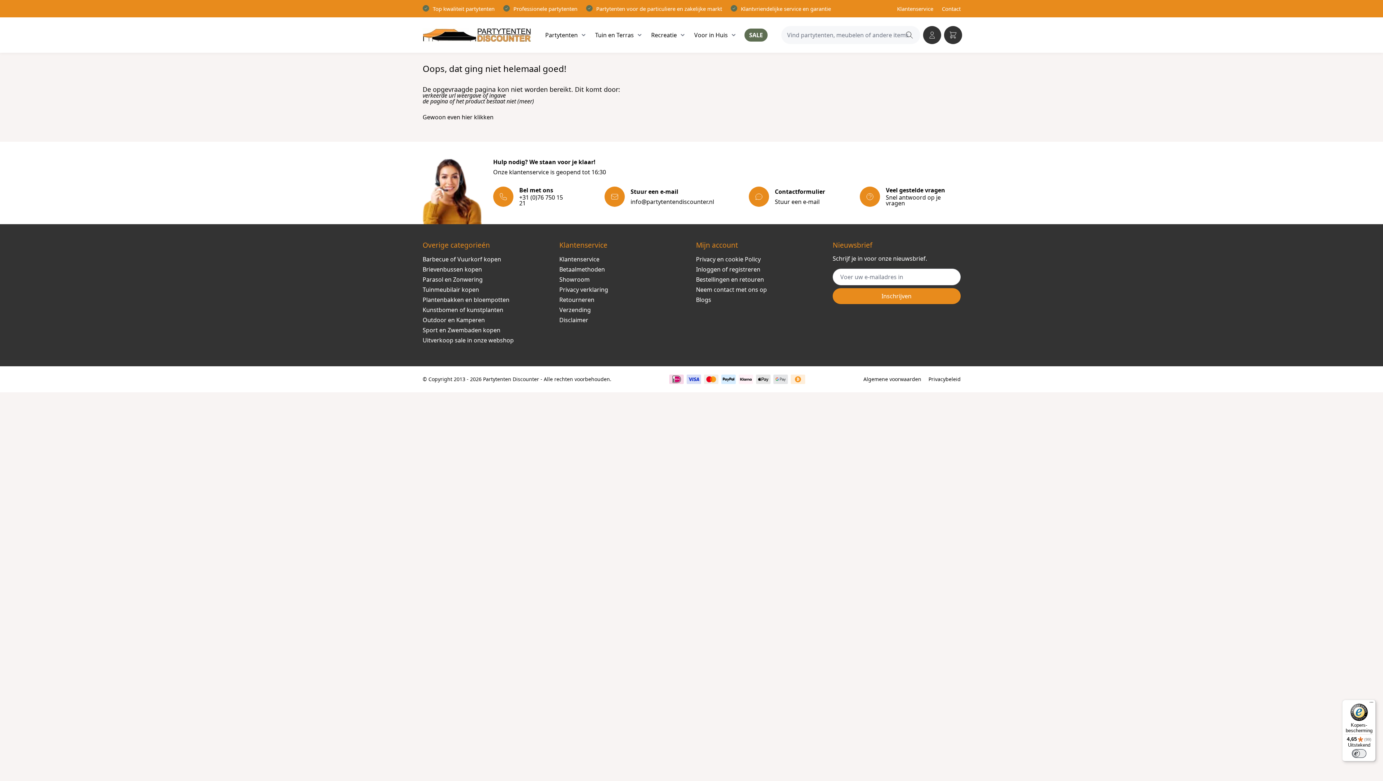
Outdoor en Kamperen (454, 320)
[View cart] (953, 35)
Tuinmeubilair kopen (451, 290)
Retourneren (576, 300)
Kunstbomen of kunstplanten (463, 310)
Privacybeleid (945, 379)
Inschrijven (897, 296)
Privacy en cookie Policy (728, 259)
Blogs (703, 300)
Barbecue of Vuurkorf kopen (462, 259)
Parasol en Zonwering (453, 279)
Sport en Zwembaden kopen (461, 330)
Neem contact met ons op (731, 290)
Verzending (575, 310)
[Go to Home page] (477, 35)
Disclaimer (573, 320)
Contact (951, 8)
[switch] (1359, 753)
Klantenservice (915, 8)
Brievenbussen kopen (452, 269)
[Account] (932, 35)
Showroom (574, 279)
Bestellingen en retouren (730, 279)
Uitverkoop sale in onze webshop (468, 340)
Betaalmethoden (582, 269)
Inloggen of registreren (728, 269)
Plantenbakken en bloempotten (466, 300)
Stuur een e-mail (797, 202)
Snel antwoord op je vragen (913, 200)
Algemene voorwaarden (892, 379)
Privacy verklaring (583, 290)
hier (467, 117)
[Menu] (1371, 704)
